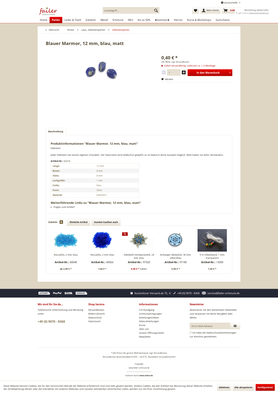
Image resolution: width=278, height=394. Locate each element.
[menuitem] (131, 10)
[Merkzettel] (195, 10)
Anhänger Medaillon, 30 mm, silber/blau (175, 256)
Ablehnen (224, 387)
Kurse (142, 325)
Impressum (94, 321)
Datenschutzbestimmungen (221, 332)
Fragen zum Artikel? (64, 206)
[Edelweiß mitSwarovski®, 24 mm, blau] (139, 240)
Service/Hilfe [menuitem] (230, 2)
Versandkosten (96, 309)
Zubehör (55, 222)
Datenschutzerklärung (259, 13)
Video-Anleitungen (149, 321)
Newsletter (145, 336)
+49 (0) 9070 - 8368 (51, 321)
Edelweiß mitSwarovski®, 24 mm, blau (139, 256)
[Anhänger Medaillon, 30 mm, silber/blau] (175, 240)
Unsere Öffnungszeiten (151, 332)
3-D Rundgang (146, 309)
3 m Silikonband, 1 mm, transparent (212, 256)
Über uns (144, 329)
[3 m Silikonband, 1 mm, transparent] (212, 240)
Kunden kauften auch (106, 222)
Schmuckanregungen (150, 313)
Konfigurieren (265, 387)
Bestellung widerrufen (256, 10)
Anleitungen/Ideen (149, 317)
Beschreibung (55, 131)
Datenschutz (95, 317)
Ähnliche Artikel (79, 222)
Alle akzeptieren (243, 387)
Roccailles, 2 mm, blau (66, 254)
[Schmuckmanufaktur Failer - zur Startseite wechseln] (48, 11)
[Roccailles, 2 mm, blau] (66, 240)
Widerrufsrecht (96, 313)
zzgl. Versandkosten (180, 61)
